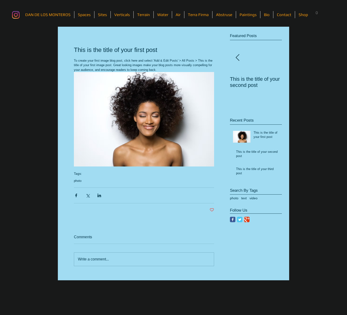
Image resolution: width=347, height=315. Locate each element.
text (244, 198)
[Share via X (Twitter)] (87, 195)
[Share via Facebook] (76, 195)
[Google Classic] (247, 219)
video (254, 198)
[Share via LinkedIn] (99, 195)
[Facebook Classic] (232, 219)
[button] (316, 15)
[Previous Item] (237, 57)
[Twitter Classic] (239, 219)
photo (77, 181)
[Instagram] (16, 15)
